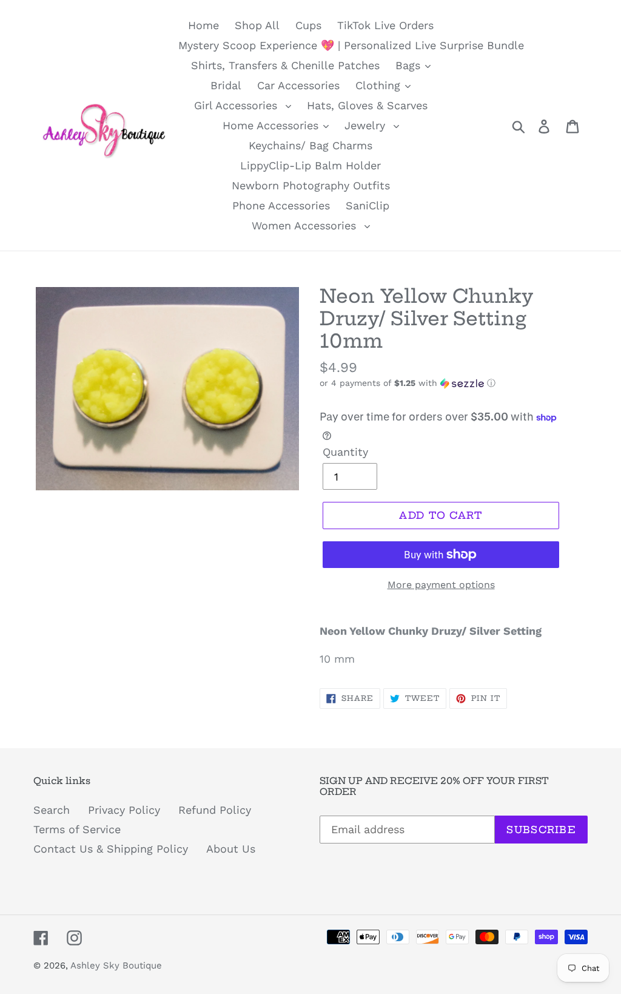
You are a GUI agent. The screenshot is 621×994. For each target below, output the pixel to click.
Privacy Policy (124, 809)
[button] (454, 383)
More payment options (441, 584)
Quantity (345, 451)
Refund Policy (214, 809)
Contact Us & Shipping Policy (110, 848)
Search (51, 809)
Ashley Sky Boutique (116, 965)
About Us (230, 848)
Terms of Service (77, 829)
